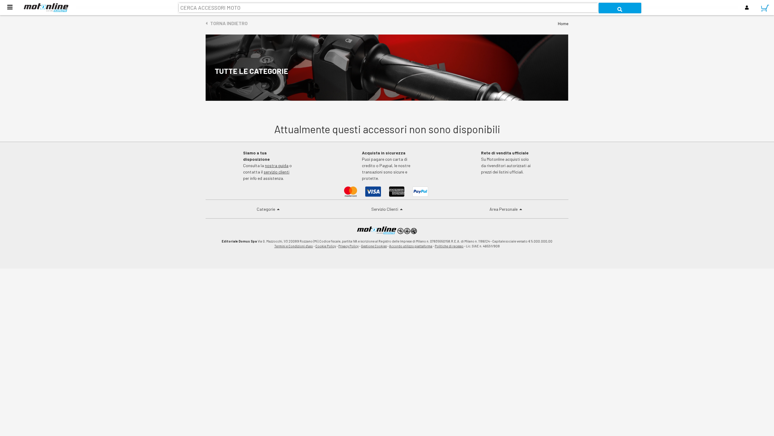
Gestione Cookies (374, 246)
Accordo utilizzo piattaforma (410, 246)
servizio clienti (276, 171)
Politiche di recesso (449, 246)
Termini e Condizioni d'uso (293, 246)
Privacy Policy (348, 246)
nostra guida (276, 165)
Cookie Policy (325, 246)
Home (563, 23)
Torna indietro (227, 23)
